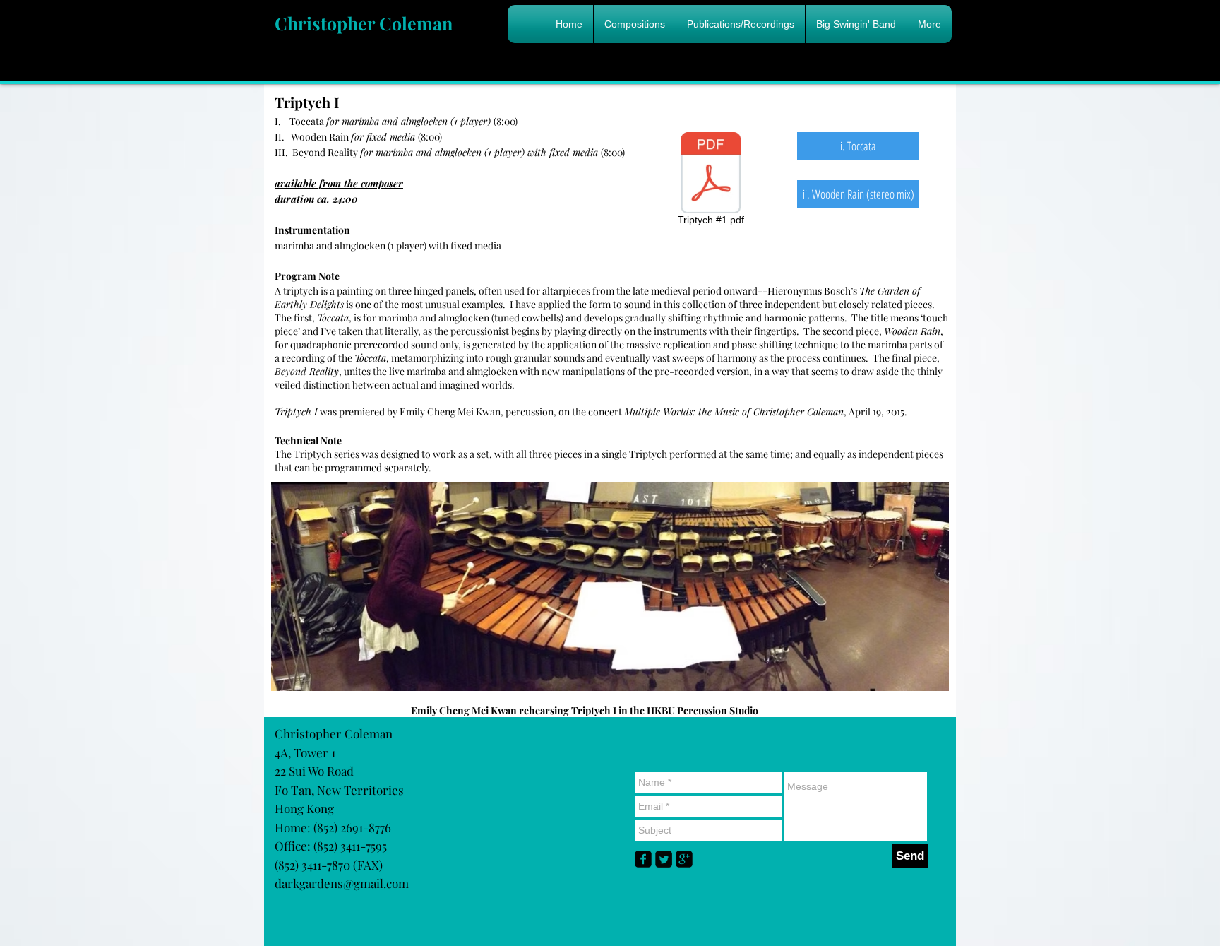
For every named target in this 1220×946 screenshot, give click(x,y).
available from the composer (339, 183)
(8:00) (422, 121)
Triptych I (307, 102)
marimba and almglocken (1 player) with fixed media (388, 245)
